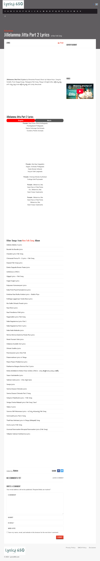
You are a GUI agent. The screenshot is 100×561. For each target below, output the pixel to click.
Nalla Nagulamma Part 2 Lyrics (16, 326)
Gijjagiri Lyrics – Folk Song (15, 276)
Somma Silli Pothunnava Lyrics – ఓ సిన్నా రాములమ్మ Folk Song (26, 411)
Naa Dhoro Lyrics (12, 308)
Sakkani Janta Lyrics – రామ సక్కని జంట (19, 380)
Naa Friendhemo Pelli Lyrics (15, 312)
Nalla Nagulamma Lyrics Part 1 (16, 321)
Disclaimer (92, 547)
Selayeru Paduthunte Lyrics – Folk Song (19, 398)
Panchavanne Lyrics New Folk (16, 353)
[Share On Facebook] (58, 470)
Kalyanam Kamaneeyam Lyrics (17, 285)
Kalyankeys (8, 30)
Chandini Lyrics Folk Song (15, 254)
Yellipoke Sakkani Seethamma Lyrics (18, 434)
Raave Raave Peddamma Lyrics (17, 362)
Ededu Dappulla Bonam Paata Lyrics (18, 267)
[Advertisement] (35, 61)
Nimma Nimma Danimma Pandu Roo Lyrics (21, 335)
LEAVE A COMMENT (58, 478)
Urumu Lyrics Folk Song (14, 425)
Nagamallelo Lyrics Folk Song (16, 317)
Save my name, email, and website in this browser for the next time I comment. (33, 532)
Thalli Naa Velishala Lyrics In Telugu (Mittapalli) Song (23, 420)
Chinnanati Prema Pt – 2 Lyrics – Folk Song (20, 258)
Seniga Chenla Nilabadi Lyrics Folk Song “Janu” (22, 402)
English (20, 120)
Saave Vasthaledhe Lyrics (15, 375)
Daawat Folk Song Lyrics (14, 263)
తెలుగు (49, 120)
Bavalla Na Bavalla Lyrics (15, 249)
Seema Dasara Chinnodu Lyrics (17, 389)
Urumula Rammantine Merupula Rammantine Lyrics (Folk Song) (27, 429)
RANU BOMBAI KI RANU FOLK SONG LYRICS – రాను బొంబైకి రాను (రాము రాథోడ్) (33, 371)
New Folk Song (57, 35)
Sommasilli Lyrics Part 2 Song (16, 416)
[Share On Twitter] (62, 470)
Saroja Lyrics (11, 384)
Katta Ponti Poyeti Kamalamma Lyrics (19, 290)
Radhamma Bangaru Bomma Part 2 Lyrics (20, 366)
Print (61, 42)
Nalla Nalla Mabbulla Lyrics (15, 330)
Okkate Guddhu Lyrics (14, 348)
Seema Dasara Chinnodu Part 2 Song (19, 393)
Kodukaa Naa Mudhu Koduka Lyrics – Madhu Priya (23, 294)
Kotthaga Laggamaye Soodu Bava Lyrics (20, 299)
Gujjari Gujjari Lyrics (13, 281)
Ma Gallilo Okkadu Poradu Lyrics (17, 303)
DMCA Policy (82, 547)
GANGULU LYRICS (13, 272)
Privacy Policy (70, 547)
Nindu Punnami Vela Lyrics (15, 339)
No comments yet (14, 477)
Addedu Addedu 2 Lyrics (14, 245)
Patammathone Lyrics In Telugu (17, 357)
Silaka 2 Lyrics (11, 407)
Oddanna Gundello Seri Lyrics (16, 344)
